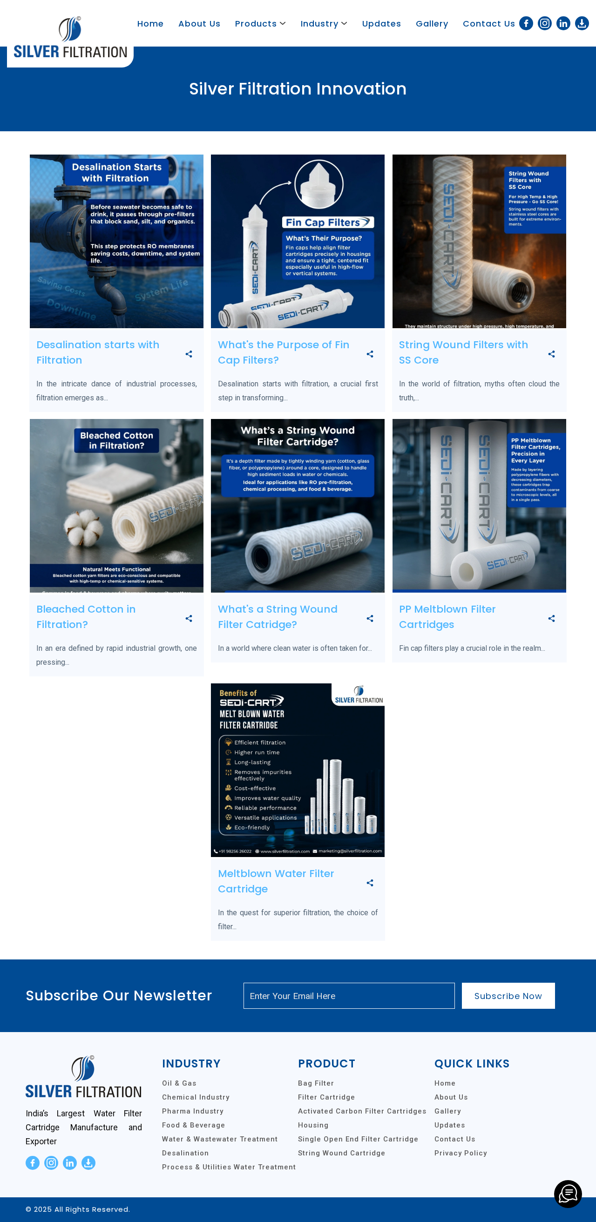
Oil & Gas (179, 1083)
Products (256, 23)
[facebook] (526, 23)
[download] (582, 23)
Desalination (185, 1153)
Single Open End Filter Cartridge (358, 1139)
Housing (313, 1125)
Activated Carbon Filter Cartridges (362, 1111)
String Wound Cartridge (342, 1153)
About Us (199, 23)
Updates (381, 23)
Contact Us (489, 23)
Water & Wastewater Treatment (220, 1139)
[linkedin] (563, 23)
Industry (320, 23)
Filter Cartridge (326, 1097)
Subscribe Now (508, 996)
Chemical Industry (196, 1097)
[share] (189, 354)
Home (150, 23)
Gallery (432, 23)
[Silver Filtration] (568, 1194)
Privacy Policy (460, 1153)
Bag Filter (316, 1083)
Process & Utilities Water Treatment (229, 1167)
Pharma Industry (193, 1111)
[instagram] (545, 23)
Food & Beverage (193, 1125)
